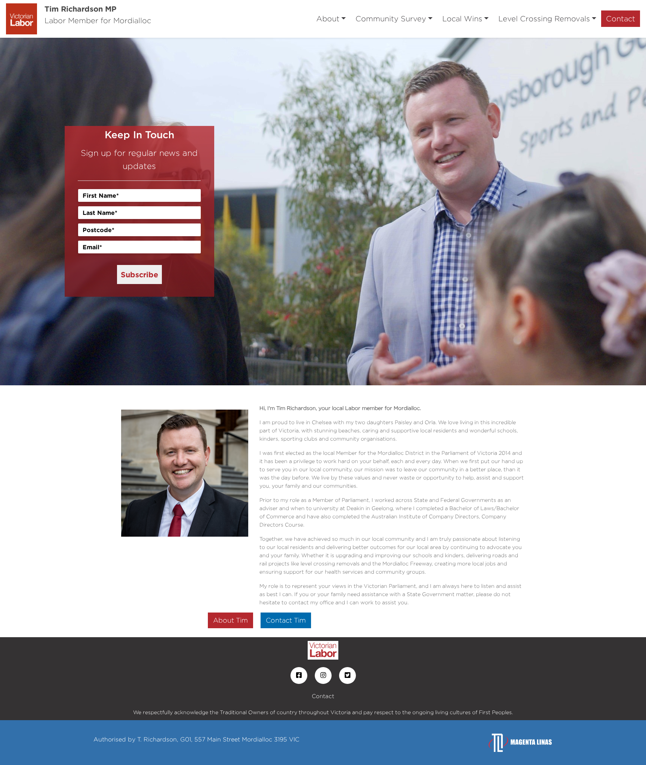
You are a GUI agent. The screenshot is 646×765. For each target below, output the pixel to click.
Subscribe (139, 274)
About (327, 18)
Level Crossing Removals (544, 18)
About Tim (230, 620)
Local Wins (462, 18)
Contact (620, 18)
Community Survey (391, 18)
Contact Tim (286, 620)
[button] (48, 211)
